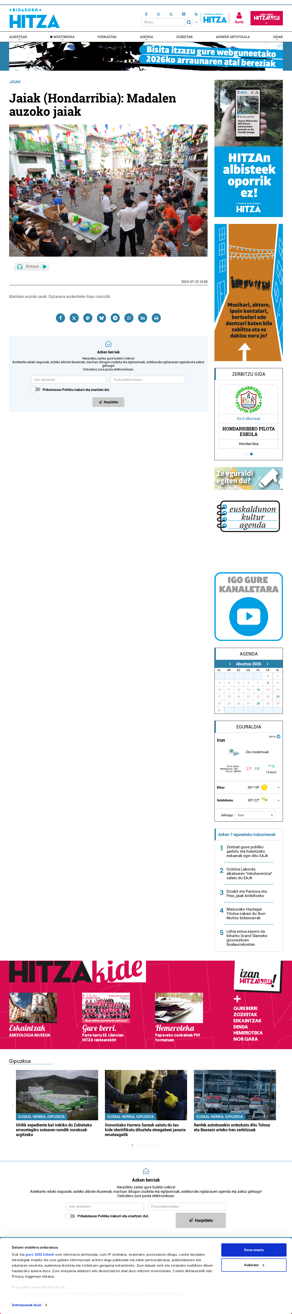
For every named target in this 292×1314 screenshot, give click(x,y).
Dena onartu (254, 1250)
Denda (240, 1026)
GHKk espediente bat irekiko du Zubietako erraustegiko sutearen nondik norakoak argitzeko (54, 1130)
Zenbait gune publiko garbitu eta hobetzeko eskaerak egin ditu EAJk (247, 851)
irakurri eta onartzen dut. (76, 390)
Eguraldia (248, 726)
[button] (255, 815)
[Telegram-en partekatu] (115, 317)
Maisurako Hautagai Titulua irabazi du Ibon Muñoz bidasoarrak (246, 913)
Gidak (278, 37)
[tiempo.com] (278, 736)
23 (277, 696)
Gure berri (245, 1008)
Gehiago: (227, 815)
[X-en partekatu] (74, 317)
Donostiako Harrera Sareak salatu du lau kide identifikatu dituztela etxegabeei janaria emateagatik (145, 1130)
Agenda (146, 37)
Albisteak (18, 37)
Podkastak (107, 37)
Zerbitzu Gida (248, 374)
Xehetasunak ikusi (26, 1305)
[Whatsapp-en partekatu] (128, 317)
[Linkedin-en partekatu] (142, 317)
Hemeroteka (248, 1032)
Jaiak (15, 81)
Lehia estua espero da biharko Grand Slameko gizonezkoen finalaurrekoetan (247, 938)
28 (258, 703)
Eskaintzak (247, 1020)
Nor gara (245, 1039)
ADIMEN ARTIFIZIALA (233, 37)
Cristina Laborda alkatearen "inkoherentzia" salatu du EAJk (249, 873)
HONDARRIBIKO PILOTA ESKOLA (248, 431)
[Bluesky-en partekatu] (101, 317)
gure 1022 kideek (40, 1254)
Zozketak (184, 37)
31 (260, 676)
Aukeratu (251, 1265)
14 (258, 689)
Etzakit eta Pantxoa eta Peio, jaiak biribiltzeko (247, 893)
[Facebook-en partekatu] (60, 317)
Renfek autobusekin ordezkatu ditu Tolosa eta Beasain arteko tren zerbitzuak (232, 1127)
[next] (267, 664)
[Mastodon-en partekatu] (87, 317)
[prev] (230, 664)
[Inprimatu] (156, 317)
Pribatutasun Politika (58, 390)
